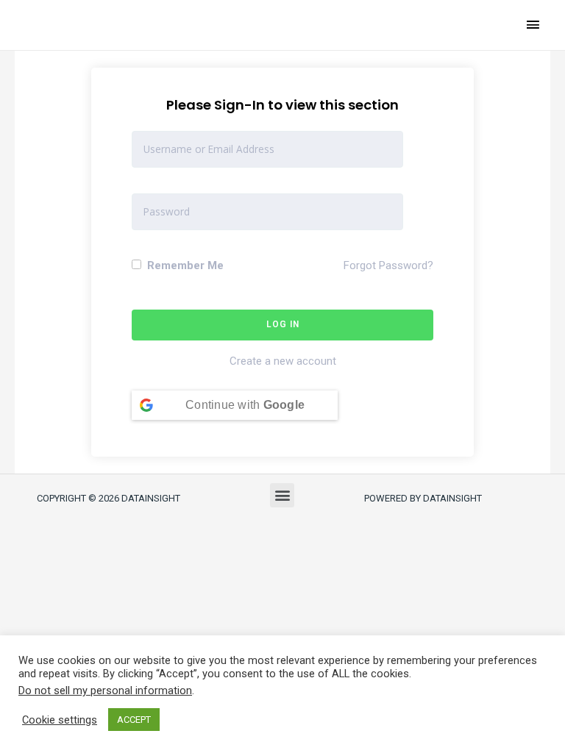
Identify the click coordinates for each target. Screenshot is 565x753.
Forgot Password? (388, 265)
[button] (282, 495)
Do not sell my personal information (105, 690)
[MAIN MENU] (533, 24)
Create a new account (283, 361)
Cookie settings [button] (59, 720)
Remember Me (184, 265)
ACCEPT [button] (134, 719)
